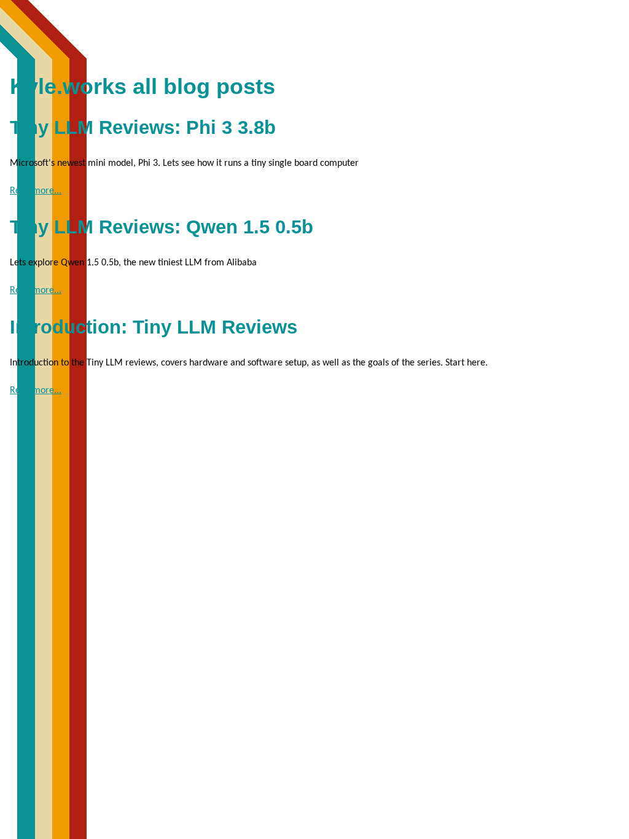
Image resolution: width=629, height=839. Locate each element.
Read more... (35, 191)
